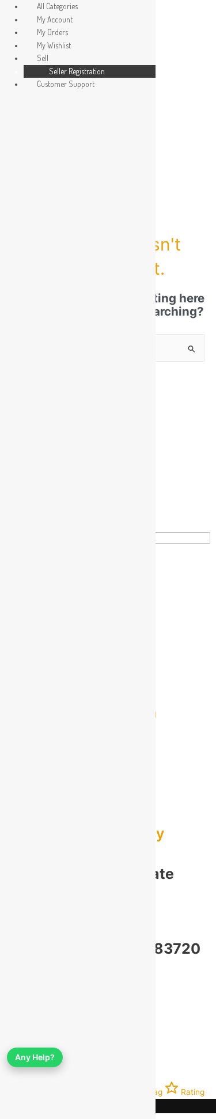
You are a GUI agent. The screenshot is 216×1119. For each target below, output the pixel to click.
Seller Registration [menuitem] (77, 71)
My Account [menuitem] (55, 19)
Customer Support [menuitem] (65, 84)
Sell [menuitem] (42, 58)
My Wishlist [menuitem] (54, 45)
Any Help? (35, 1057)
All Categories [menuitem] (57, 6)
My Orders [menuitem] (52, 32)
